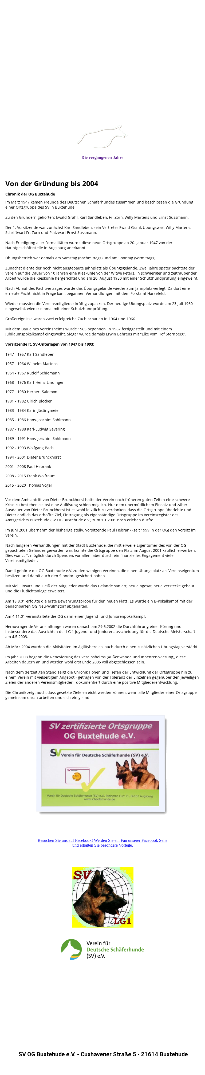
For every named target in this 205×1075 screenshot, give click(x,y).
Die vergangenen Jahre (102, 157)
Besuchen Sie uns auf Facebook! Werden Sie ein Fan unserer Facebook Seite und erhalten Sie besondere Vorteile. (102, 842)
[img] (102, 79)
